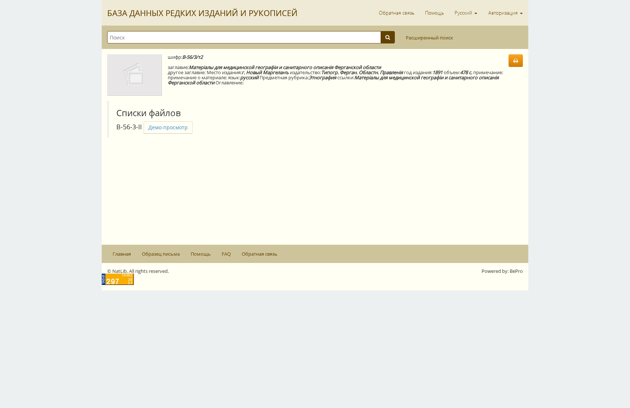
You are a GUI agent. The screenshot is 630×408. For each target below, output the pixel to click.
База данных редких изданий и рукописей (202, 12)
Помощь (434, 12)
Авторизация (503, 12)
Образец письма (161, 254)
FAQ (226, 254)
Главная (122, 254)
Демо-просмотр (168, 127)
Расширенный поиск (429, 37)
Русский (464, 12)
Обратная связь (396, 12)
